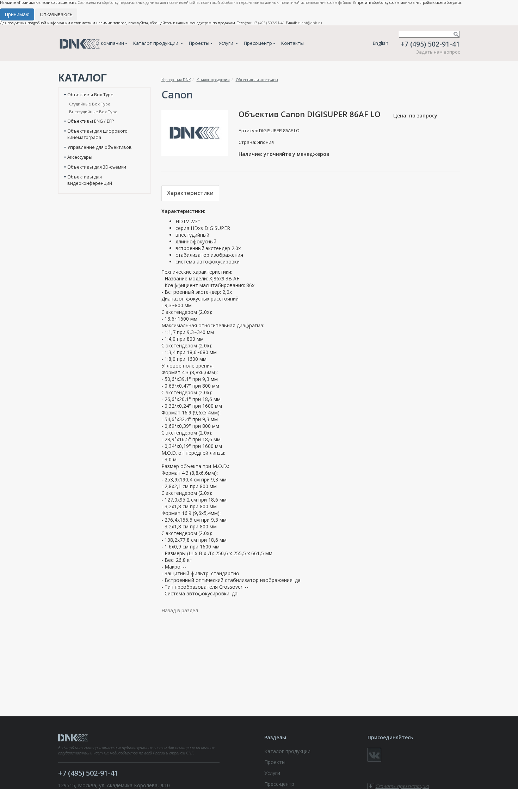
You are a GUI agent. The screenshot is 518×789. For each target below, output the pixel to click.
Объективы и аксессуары (257, 79)
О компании (109, 43)
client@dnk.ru (310, 22)
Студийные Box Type (89, 104)
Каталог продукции (156, 43)
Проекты (199, 43)
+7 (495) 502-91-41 (269, 22)
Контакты (292, 43)
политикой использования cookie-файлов (315, 2)
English (380, 43)
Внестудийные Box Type (93, 111)
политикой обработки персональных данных (239, 2)
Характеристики (190, 193)
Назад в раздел (179, 610)
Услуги (226, 43)
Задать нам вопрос (438, 52)
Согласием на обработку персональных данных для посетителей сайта (138, 2)
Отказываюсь (56, 14)
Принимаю (17, 14)
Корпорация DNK (176, 79)
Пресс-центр (258, 43)
